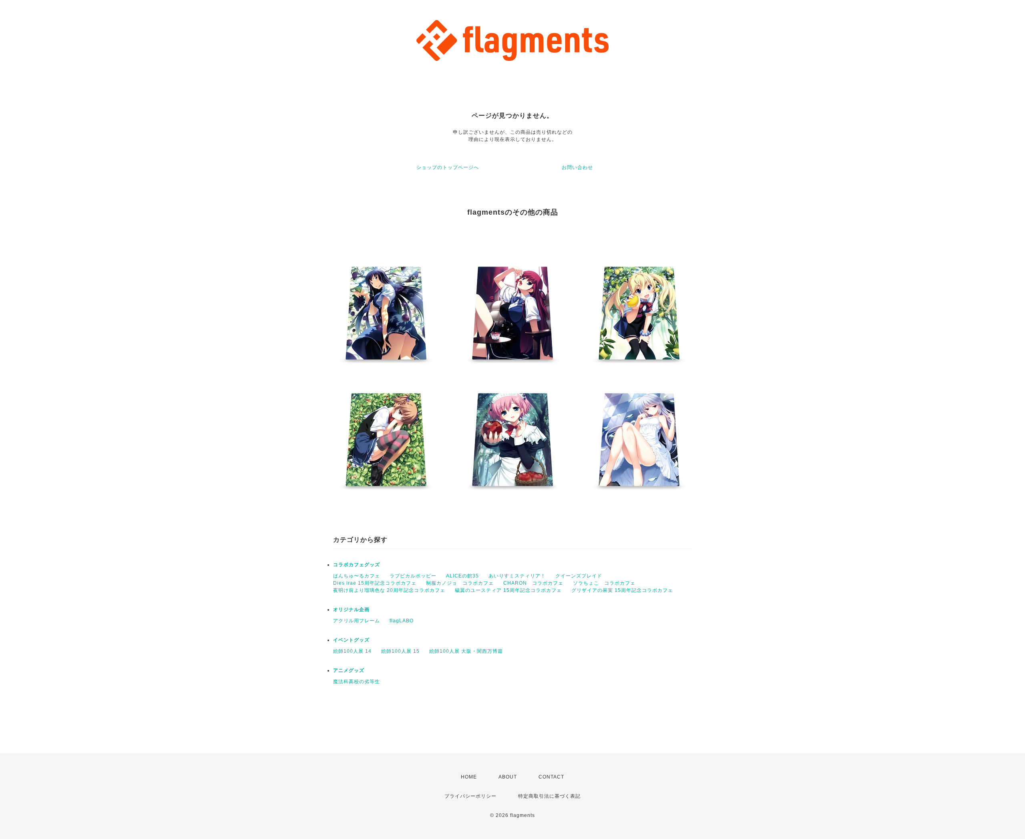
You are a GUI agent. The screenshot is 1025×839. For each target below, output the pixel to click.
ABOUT (507, 777)
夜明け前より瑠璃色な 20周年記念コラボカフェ (389, 590)
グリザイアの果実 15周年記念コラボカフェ (622, 590)
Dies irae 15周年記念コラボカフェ (374, 583)
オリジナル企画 (351, 609)
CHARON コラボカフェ (533, 583)
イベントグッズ (351, 640)
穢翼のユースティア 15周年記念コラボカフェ (508, 590)
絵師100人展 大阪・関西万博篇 (466, 651)
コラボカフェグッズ (356, 564)
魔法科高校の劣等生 (356, 681)
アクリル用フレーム (356, 621)
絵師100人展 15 (400, 651)
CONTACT (551, 777)
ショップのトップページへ (447, 167)
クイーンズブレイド (578, 576)
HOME (469, 777)
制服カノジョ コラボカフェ (460, 583)
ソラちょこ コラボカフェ (604, 583)
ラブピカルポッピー (413, 576)
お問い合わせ (577, 167)
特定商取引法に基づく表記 (549, 796)
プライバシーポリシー (470, 796)
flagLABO (402, 621)
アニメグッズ (348, 670)
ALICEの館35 (462, 576)
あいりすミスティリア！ (517, 576)
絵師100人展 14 (352, 651)
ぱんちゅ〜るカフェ (356, 576)
